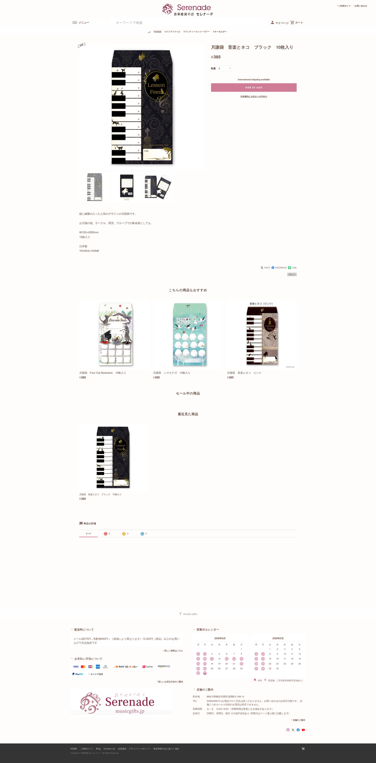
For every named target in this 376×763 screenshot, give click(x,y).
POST (267, 267)
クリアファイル (173, 31)
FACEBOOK (281, 267)
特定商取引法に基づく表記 (166, 748)
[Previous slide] (79, 403)
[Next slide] (297, 403)
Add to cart (253, 87)
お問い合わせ (361, 5)
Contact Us (109, 748)
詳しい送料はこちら (173, 650)
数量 (213, 68)
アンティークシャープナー (197, 31)
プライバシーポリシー (139, 748)
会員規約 (122, 748)
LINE (294, 267)
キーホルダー (220, 31)
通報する (292, 274)
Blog (98, 748)
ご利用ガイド (344, 5)
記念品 (158, 31)
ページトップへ (188, 614)
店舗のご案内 (299, 719)
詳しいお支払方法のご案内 (170, 681)
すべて (88, 533)
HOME (73, 748)
